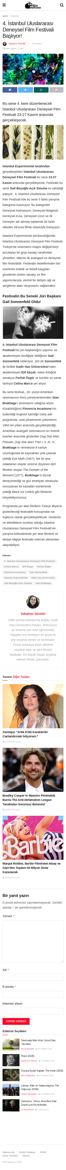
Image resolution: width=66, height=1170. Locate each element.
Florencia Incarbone (15, 572)
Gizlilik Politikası (27, 1152)
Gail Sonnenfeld (38, 572)
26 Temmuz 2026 (45, 1076)
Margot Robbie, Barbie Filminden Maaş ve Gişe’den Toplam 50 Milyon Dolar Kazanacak (32, 868)
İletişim (26, 1155)
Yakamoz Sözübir (17, 43)
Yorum (9, 916)
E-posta (9, 986)
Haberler (15, 16)
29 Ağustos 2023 (12, 742)
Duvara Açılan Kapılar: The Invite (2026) (42, 1070)
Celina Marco (11, 566)
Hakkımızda (8, 1152)
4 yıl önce (37, 43)
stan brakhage (43, 583)
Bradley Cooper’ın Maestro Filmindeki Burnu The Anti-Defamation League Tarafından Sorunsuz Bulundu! (29, 800)
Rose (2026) (27, 1055)
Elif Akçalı (28, 566)
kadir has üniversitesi (43, 578)
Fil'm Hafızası (27, 1110)
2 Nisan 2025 (43, 1110)
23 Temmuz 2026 (47, 1094)
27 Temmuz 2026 (47, 1061)
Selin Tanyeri (27, 1049)
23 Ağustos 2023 (12, 810)
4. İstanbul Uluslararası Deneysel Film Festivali (29, 561)
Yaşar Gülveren (29, 1094)
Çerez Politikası (10, 1155)
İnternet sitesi (12, 1003)
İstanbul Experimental (16, 578)
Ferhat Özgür (44, 566)
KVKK (43, 1152)
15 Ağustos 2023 (12, 878)
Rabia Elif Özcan (29, 1061)
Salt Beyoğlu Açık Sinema (18, 583)
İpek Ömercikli (28, 1076)
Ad (6, 970)
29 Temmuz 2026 (44, 1049)
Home (5, 16)
